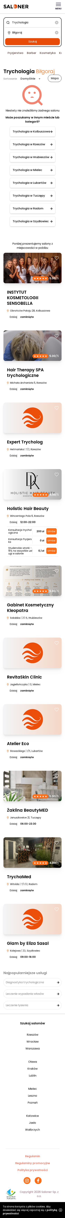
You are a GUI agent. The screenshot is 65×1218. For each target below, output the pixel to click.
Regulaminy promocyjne (32, 1163)
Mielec (32, 1089)
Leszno (32, 1096)
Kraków (32, 1069)
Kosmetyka (48, 53)
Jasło (32, 1123)
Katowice (32, 1116)
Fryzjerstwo (15, 53)
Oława (32, 1062)
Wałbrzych (32, 1130)
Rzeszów (32, 1035)
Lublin (32, 1076)
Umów (51, 531)
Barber (31, 53)
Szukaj (32, 42)
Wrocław (33, 1042)
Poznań (33, 1103)
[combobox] (32, 22)
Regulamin (32, 1156)
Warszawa (32, 1049)
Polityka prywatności (33, 1170)
